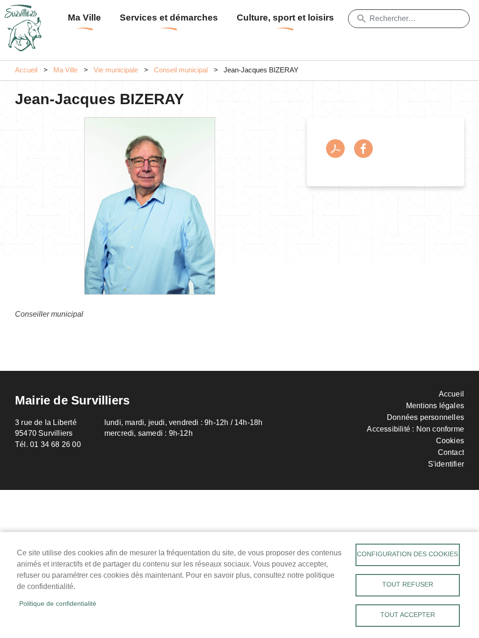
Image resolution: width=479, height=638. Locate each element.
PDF (335, 148)
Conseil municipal (181, 70)
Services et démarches (169, 17)
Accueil (26, 70)
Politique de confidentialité (57, 603)
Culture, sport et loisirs (285, 17)
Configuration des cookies (407, 554)
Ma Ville (84, 17)
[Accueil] (26, 16)
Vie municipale (116, 70)
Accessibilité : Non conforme (415, 429)
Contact (451, 452)
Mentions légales (435, 406)
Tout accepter (407, 614)
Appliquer (361, 19)
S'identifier (446, 464)
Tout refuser (407, 584)
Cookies (450, 441)
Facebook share (363, 148)
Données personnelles (425, 417)
